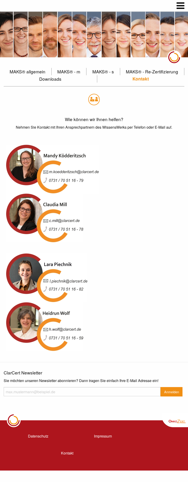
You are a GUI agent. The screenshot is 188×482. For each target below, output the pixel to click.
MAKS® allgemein (27, 71)
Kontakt (141, 79)
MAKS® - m (68, 71)
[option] (94, 34)
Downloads (50, 79)
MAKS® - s (103, 71)
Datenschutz (38, 436)
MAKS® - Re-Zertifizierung (152, 71)
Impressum (103, 436)
